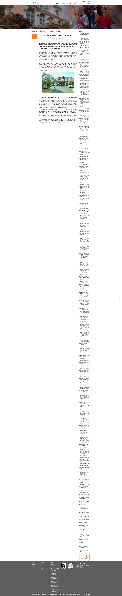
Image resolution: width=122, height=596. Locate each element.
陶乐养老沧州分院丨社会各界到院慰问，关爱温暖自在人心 (84, 263)
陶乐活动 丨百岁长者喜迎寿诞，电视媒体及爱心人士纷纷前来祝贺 (84, 382)
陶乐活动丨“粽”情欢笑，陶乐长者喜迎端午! (84, 482)
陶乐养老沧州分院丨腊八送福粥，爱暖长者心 (84, 279)
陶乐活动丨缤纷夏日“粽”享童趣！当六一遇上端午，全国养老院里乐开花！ (84, 139)
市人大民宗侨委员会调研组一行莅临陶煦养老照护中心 (84, 218)
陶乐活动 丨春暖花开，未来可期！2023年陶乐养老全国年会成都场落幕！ (84, 385)
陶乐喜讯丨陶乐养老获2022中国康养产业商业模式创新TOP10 (84, 463)
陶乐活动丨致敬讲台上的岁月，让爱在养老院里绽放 (84, 204)
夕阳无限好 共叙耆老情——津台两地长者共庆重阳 (84, 92)
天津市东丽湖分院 (53, 574)
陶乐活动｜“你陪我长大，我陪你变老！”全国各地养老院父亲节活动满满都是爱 (84, 42)
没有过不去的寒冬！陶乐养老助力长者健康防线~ (84, 433)
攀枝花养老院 (79, 594)
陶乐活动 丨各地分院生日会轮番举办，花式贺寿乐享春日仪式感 (84, 376)
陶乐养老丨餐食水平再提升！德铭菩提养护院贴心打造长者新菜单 (84, 460)
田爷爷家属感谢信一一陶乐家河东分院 (84, 551)
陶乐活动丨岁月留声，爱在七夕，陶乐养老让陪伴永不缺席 (84, 111)
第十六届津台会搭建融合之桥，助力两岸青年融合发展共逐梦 (84, 87)
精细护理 (43, 565)
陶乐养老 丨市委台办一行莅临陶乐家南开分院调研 (84, 414)
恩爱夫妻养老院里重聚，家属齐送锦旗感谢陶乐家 (84, 290)
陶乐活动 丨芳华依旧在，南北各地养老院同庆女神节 (84, 270)
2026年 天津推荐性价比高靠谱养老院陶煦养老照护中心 (84, 51)
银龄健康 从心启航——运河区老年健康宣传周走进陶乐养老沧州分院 (84, 134)
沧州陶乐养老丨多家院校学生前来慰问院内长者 (84, 257)
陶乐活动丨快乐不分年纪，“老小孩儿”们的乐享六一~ (84, 484)
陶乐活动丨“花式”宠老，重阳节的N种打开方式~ (84, 89)
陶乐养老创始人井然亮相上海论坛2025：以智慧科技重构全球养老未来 (84, 146)
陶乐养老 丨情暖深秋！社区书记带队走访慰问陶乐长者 (84, 445)
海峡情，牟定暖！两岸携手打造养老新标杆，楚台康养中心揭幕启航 (84, 116)
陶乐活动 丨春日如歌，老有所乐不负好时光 (84, 267)
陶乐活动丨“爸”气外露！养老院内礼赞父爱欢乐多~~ (84, 224)
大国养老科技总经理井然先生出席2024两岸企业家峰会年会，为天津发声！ (84, 173)
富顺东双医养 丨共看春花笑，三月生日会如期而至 (84, 391)
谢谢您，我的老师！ (83, 529)
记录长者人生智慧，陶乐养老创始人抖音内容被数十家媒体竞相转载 (84, 241)
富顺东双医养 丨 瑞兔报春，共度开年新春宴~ (84, 421)
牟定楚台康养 (53, 564)
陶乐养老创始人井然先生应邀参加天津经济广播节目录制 (84, 239)
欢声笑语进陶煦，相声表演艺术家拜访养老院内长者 (84, 249)
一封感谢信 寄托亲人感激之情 (84, 494)
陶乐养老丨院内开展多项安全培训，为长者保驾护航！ (84, 455)
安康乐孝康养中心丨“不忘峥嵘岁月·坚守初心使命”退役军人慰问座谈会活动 (84, 327)
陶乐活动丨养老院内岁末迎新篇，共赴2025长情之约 (84, 167)
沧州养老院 (71, 594)
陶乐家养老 (38, 594)
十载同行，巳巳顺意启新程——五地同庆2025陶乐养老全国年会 (84, 164)
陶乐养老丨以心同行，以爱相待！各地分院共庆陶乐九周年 (84, 330)
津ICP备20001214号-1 (50, 594)
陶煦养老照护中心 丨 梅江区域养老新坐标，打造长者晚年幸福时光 (84, 293)
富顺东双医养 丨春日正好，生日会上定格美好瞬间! (84, 412)
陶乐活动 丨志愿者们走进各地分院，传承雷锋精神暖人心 (84, 396)
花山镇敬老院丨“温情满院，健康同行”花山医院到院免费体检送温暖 (84, 260)
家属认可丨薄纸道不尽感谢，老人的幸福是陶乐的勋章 (84, 487)
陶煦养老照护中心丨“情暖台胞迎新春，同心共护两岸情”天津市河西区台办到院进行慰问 (84, 72)
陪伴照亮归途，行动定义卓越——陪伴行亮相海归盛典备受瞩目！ (84, 75)
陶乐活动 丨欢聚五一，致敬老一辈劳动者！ (84, 374)
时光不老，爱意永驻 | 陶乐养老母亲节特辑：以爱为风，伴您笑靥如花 (84, 53)
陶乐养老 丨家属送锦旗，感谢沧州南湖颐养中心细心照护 (84, 423)
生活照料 (43, 564)
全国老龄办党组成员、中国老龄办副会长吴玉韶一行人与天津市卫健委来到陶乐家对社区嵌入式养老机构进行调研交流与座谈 (84, 507)
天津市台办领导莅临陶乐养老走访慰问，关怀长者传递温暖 (84, 124)
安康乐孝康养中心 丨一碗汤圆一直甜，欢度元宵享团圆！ (84, 419)
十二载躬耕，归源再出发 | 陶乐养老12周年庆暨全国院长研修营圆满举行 (84, 39)
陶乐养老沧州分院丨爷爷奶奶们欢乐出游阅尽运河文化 (84, 236)
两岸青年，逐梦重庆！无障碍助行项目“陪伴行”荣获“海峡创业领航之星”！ (84, 102)
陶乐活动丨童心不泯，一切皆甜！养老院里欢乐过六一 (84, 234)
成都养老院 (59, 594)
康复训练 (43, 568)
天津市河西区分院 (53, 565)
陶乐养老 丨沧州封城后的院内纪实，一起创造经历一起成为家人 (84, 440)
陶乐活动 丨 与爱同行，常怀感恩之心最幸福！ (84, 435)
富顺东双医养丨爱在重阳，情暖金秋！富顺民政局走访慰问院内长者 (84, 301)
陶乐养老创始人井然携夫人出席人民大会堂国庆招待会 (84, 96)
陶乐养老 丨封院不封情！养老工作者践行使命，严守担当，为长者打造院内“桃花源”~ (84, 452)
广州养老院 (63, 594)
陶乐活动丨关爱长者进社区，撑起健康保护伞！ (84, 465)
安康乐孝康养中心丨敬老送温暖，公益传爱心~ (84, 314)
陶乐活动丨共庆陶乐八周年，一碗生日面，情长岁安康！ (84, 470)
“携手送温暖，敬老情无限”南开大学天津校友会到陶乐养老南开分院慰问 (84, 254)
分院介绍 (69, 3)
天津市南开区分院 (53, 570)
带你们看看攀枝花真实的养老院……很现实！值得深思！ (84, 442)
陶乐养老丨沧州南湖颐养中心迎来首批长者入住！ (84, 475)
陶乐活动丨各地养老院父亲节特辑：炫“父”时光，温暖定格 (84, 136)
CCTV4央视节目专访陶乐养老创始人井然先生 (84, 229)
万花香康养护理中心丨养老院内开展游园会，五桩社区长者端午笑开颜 (84, 341)
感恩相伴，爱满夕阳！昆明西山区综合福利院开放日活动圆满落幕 (84, 182)
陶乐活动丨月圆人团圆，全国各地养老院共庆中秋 (84, 196)
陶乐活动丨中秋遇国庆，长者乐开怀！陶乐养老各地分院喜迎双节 (84, 309)
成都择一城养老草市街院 (54, 578)
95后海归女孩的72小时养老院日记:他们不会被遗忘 (84, 526)
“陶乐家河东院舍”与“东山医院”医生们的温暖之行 (85, 547)
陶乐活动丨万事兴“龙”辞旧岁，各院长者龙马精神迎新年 (84, 274)
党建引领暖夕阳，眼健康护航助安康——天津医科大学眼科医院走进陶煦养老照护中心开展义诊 (84, 81)
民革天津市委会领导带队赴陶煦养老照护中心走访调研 (84, 34)
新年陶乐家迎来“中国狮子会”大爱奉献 (84, 544)
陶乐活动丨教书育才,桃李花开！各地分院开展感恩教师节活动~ (84, 312)
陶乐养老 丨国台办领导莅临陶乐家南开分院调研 (84, 349)
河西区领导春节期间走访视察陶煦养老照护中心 (84, 154)
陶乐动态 (76, 3)
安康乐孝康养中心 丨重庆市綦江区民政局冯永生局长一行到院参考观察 (84, 405)
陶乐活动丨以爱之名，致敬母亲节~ (84, 492)
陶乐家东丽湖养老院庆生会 (84, 539)
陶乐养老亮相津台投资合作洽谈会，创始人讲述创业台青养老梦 (84, 319)
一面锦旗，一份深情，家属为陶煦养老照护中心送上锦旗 (84, 176)
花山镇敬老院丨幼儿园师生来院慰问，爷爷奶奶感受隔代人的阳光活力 (84, 285)
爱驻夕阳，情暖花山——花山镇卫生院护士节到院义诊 (84, 247)
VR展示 (81, 3)
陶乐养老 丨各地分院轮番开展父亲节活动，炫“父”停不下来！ (84, 346)
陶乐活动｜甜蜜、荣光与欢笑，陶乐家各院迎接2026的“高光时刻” (84, 84)
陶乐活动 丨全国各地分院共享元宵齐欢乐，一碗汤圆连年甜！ (84, 416)
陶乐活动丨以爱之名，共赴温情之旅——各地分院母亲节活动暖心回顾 (84, 142)
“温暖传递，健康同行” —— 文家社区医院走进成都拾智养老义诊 (84, 211)
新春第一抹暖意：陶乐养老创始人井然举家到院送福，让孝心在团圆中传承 (84, 63)
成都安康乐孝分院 (53, 582)
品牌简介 (33, 564)
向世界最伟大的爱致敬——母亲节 (84, 510)
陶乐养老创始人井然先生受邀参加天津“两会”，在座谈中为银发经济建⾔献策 (84, 162)
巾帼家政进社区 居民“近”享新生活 (84, 206)
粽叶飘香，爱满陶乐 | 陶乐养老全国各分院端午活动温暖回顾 (84, 45)
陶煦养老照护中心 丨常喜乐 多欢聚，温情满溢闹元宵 (84, 272)
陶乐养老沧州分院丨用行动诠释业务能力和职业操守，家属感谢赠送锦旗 (84, 282)
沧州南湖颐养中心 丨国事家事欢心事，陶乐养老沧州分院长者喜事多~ (84, 335)
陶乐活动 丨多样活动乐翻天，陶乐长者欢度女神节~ (84, 393)
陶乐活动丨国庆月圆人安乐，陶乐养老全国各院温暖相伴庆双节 (84, 94)
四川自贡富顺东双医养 (54, 585)
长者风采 (88, 3)
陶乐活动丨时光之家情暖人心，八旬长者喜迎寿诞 (84, 353)
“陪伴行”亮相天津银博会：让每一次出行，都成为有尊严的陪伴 (84, 36)
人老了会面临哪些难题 (83, 534)
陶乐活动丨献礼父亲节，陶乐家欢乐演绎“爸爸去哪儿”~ (84, 477)
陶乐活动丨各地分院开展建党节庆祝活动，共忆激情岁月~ (84, 473)
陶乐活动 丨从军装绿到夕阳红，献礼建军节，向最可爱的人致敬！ (84, 119)
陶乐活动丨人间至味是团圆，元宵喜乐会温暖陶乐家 (84, 156)
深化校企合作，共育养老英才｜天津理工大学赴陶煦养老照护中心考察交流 (84, 57)
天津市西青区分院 (53, 573)
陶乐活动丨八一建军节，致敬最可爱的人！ (84, 468)
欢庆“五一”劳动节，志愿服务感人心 (84, 513)
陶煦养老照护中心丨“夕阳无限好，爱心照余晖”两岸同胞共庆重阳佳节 (84, 187)
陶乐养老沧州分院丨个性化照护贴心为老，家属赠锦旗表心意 (84, 304)
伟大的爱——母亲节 (83, 542)
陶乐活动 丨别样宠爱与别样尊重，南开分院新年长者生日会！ (84, 426)
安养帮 (89, 594)
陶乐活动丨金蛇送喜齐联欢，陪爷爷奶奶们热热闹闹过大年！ (84, 159)
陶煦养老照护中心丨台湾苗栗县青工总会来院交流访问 (84, 265)
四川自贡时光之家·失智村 (54, 586)
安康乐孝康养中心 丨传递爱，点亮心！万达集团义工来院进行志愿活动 (84, 409)
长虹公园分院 (53, 567)
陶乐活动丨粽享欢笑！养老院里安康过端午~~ (84, 232)
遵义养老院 (67, 594)
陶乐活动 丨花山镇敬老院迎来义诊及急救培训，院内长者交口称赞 (84, 366)
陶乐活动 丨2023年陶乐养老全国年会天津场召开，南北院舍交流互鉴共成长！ (84, 388)
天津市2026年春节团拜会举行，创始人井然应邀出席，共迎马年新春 (84, 66)
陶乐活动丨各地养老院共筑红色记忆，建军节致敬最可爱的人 (84, 208)
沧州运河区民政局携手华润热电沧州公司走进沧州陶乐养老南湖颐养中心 (84, 178)
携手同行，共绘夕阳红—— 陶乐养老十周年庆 (84, 216)
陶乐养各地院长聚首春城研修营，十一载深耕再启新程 (84, 122)
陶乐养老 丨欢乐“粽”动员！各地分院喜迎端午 (84, 344)
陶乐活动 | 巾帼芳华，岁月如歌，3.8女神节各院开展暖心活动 (85, 152)
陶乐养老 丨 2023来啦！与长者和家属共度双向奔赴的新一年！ (84, 431)
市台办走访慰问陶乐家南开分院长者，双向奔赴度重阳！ (84, 298)
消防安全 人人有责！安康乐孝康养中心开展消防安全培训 (84, 333)
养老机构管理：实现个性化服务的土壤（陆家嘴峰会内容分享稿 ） (84, 532)
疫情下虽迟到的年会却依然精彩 (84, 519)
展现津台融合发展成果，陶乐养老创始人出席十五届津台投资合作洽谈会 (84, 198)
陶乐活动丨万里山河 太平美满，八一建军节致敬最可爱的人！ (84, 325)
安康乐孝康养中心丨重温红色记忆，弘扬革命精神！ (84, 338)
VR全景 (33, 565)
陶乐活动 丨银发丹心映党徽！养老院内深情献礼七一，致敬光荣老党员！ (84, 130)
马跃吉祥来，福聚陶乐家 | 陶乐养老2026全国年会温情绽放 (84, 78)
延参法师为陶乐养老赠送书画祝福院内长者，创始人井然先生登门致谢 (84, 170)
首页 (51, 3)
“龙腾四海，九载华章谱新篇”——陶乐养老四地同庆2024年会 (84, 277)
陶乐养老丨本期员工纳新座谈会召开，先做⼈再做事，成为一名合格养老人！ (84, 490)
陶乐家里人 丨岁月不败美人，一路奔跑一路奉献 (84, 403)
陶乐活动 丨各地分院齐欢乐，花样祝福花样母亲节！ (84, 360)
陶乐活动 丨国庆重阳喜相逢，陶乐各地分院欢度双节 (84, 447)
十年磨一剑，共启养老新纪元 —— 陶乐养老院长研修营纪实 (84, 213)
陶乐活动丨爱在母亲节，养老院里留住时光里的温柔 (84, 244)
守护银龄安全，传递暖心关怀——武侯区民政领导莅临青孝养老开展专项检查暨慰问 (84, 149)
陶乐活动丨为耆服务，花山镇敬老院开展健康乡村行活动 (84, 358)
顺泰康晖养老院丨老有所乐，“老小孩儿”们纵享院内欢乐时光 (84, 317)
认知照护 (43, 567)
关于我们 (57, 3)
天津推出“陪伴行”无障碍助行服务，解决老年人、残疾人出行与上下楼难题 (84, 48)
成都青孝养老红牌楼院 (54, 581)
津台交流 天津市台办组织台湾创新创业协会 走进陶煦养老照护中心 (84, 60)
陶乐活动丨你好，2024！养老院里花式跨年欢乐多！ (84, 288)
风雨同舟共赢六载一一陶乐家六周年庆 (84, 536)
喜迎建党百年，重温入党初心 (84, 501)
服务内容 (63, 3)
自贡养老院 (74, 594)
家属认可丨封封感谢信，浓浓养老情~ (84, 480)
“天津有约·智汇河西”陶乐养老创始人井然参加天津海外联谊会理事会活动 (84, 99)
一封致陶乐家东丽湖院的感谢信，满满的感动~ (84, 498)
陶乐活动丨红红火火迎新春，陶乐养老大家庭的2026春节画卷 (84, 69)
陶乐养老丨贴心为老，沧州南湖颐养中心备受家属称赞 (84, 356)
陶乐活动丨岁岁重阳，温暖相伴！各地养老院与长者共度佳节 (84, 184)
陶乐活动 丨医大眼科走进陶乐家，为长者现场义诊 (84, 368)
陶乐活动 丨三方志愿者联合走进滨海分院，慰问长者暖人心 (84, 379)
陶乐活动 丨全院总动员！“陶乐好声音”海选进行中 (84, 398)
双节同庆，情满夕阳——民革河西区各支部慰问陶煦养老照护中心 (84, 193)
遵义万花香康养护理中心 (54, 591)
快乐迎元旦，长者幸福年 (83, 522)
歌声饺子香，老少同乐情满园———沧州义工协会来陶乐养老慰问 (84, 127)
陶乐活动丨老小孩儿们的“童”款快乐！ (84, 351)
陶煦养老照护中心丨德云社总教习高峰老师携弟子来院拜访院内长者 (84, 226)
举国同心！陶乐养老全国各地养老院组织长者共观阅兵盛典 (84, 108)
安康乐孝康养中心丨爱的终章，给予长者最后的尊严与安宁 (84, 201)
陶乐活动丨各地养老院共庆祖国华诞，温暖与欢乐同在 (84, 190)
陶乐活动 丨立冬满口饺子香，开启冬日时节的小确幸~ (84, 438)
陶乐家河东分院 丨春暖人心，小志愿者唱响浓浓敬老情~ (84, 400)
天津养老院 (56, 594)
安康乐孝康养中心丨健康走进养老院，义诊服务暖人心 (84, 306)
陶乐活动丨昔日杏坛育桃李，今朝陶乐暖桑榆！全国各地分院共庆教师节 (84, 106)
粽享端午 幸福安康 (82, 504)
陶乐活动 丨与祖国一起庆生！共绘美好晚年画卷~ (84, 450)
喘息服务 (43, 569)
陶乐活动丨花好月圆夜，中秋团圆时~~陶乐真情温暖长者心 (84, 458)
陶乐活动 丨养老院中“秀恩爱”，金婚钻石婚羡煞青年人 (84, 363)
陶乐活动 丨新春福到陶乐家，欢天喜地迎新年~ (84, 428)
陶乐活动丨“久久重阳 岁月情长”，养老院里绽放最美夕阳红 (84, 296)
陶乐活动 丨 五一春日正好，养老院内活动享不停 (84, 251)
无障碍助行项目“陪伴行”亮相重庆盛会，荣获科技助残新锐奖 (84, 113)
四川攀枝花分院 (53, 577)
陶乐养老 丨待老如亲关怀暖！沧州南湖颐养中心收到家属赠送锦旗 (84, 371)
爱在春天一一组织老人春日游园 (84, 516)
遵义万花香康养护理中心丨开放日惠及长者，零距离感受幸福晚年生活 (84, 322)
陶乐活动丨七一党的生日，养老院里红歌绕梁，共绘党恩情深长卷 (84, 221)
